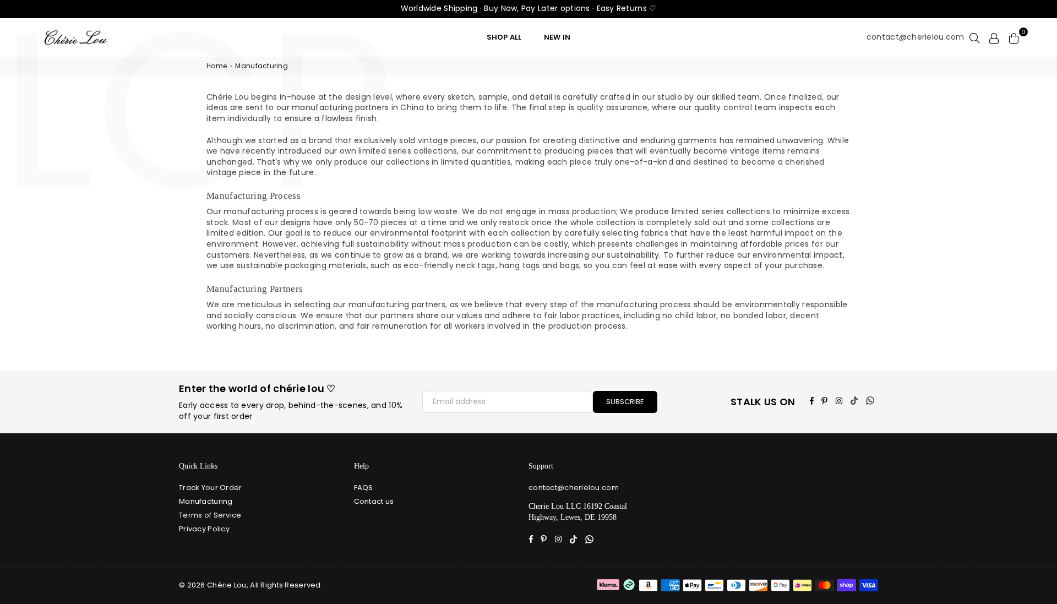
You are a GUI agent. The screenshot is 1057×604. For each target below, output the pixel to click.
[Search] (974, 37)
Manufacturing (206, 501)
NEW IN (557, 37)
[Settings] (994, 37)
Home (216, 66)
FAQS (363, 487)
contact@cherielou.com (916, 37)
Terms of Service (210, 515)
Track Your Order (210, 487)
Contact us (374, 501)
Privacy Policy (204, 529)
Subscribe (625, 401)
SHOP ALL (504, 37)
